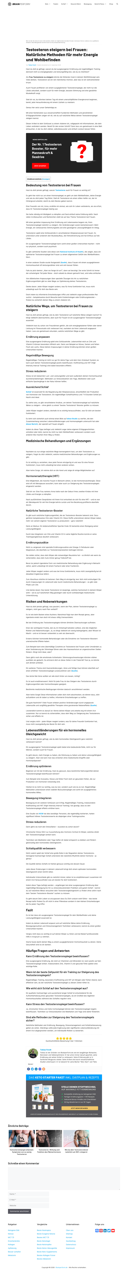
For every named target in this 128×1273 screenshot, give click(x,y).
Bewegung (88, 4)
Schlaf (63, 4)
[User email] (43, 1069)
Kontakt (69, 1237)
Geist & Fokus (99, 4)
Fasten (55, 4)
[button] (117, 4)
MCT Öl (11, 1237)
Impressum (70, 1248)
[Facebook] (28, 1069)
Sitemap (69, 1234)
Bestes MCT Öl (43, 1237)
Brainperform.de (61, 1267)
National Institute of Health (71, 252)
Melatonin (12, 1255)
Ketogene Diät (13, 1230)
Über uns (69, 1230)
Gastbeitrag (71, 1241)
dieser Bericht (32, 424)
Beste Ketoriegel (43, 1241)
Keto (46, 4)
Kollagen (11, 1245)
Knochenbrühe (14, 1241)
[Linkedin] (36, 1069)
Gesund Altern (76, 4)
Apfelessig (12, 1248)
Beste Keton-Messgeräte (47, 1248)
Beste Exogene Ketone (46, 1234)
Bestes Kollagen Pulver (46, 1255)
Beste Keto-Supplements (47, 1252)
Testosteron (60, 190)
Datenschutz (71, 1245)
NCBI (41, 814)
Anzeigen (45, 179)
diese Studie (72, 419)
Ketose (11, 1234)
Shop (111, 4)
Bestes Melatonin (44, 1259)
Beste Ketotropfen (44, 1245)
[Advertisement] (64, 23)
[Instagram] (39, 1069)
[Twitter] (32, 1069)
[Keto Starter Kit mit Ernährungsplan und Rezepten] (64, 1117)
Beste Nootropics (44, 1230)
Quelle (63, 262)
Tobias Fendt (32, 65)
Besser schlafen (14, 1252)
